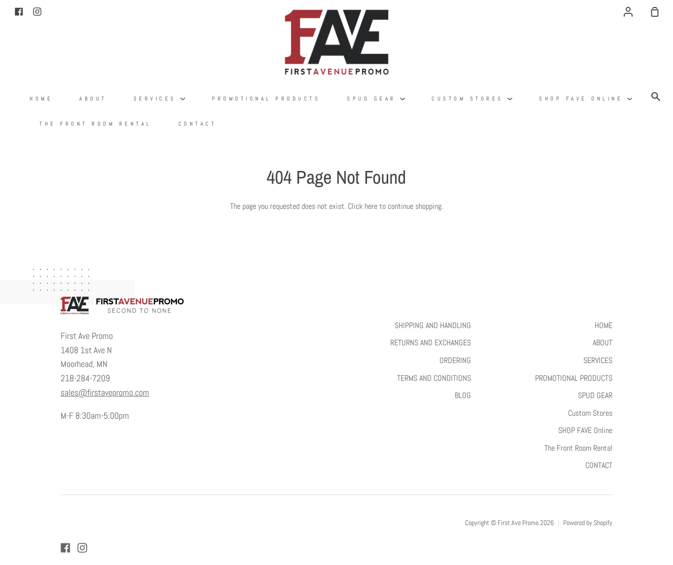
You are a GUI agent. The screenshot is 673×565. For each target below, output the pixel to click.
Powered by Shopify (587, 522)
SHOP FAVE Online (583, 98)
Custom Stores (469, 98)
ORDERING (455, 360)
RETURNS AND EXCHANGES (430, 342)
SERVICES (157, 98)
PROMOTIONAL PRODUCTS (266, 98)
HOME (41, 98)
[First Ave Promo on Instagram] (82, 548)
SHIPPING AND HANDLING (433, 325)
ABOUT (93, 98)
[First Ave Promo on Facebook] (65, 548)
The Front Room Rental (95, 123)
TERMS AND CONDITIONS (434, 378)
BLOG (463, 395)
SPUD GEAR (373, 98)
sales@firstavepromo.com (105, 392)
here (371, 206)
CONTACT (197, 123)
